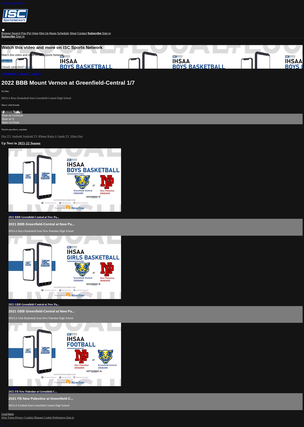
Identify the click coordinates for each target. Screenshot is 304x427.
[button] (3, 30)
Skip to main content (12, 2)
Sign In (20, 36)
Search (16, 33)
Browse (6, 33)
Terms (11, 417)
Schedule (63, 33)
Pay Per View (29, 33)
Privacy (19, 417)
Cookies (29, 417)
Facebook (7, 112)
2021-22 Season (29, 143)
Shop (73, 33)
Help (4, 417)
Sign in (106, 33)
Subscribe (6, 60)
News (52, 33)
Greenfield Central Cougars (21, 74)
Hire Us (44, 33)
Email (19, 112)
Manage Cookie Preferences (50, 417)
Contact (82, 33)
